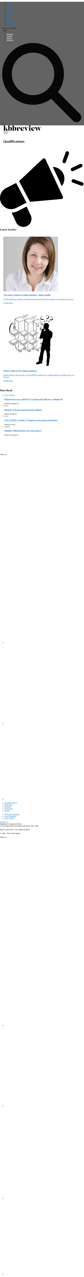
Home (9, 3)
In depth (9, 9)
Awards (9, 36)
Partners (9, 20)
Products (10, 11)
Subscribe (10, 40)
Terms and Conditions (12, 814)
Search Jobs (8, 809)
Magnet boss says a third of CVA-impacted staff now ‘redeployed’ (33, 399)
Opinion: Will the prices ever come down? (23, 431)
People (9, 14)
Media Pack (11, 24)
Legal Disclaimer (10, 816)
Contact (9, 18)
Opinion (9, 7)
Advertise (10, 22)
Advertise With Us (10, 803)
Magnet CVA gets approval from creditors (23, 410)
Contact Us (4, 822)
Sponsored (10, 12)
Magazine (10, 34)
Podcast (9, 38)
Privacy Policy (9, 818)
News (9, 5)
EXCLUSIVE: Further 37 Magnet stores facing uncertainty (31, 420)
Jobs (8, 16)
